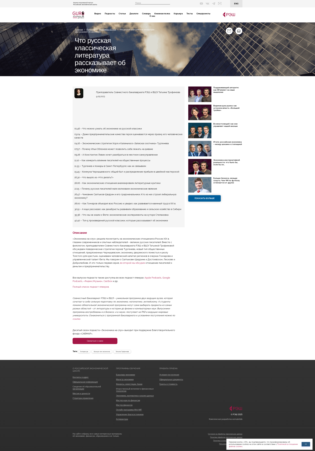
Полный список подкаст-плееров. (91, 287)
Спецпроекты (203, 13)
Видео (97, 13)
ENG (236, 4)
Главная (79, 30)
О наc (152, 16)
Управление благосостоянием (129, 414)
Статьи (122, 13)
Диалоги (133, 13)
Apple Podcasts (153, 277)
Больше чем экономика (102, 351)
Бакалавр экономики (125, 375)
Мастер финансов (124, 405)
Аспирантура (122, 419)
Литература (84, 351)
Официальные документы (171, 379)
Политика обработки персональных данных (226, 437)
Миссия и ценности (81, 393)
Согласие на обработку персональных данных (225, 434)
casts (79, 281)
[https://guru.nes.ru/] (228, 17)
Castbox (108, 281)
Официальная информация (85, 382)
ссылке (76, 319)
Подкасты (110, 13)
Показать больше (205, 198)
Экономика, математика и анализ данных (135, 396)
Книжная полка (162, 13)
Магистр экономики (125, 379)
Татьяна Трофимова (122, 351)
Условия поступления (169, 375)
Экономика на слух (107, 30)
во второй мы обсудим (132, 263)
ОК (306, 444)
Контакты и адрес (81, 377)
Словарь (146, 13)
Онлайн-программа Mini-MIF (129, 410)
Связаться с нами (95, 341)
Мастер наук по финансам (128, 400)
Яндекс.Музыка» (93, 281)
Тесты (189, 13)
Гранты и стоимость (168, 384)
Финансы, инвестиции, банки (129, 384)
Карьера (178, 13)
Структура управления (83, 398)
